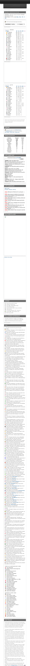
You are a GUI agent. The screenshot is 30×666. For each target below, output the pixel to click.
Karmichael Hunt (21, 490)
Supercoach (17, 132)
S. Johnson (9, 46)
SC (19, 31)
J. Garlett (9, 100)
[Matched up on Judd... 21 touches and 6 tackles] (6, 45)
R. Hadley (9, 108)
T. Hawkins (9, 36)
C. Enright (9, 34)
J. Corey (8, 44)
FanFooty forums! (18, 129)
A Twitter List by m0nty (8, 257)
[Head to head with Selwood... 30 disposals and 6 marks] (6, 87)
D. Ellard (9, 104)
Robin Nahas (14, 476)
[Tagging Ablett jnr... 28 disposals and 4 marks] (6, 96)
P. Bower (9, 114)
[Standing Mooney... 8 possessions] (6, 109)
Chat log (14, 189)
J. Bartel (8, 38)
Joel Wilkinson (14, 497)
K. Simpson (9, 91)
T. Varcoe (9, 40)
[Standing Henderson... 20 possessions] (6, 54)
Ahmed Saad (13, 504)
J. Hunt (8, 47)
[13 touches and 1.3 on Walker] (6, 55)
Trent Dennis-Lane (15, 485)
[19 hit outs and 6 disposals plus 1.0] (6, 103)
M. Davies (9, 113)
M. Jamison (9, 109)
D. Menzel (9, 58)
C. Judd (8, 97)
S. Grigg (8, 95)
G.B (22, 31)
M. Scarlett (9, 54)
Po (20, 31)
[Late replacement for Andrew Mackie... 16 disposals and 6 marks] (6, 50)
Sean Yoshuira (15, 495)
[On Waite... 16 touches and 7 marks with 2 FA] (6, 57)
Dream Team (12, 132)
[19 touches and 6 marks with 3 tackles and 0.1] (6, 95)
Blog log (10, 189)
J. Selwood (9, 33)
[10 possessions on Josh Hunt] (6, 112)
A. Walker (9, 101)
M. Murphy (9, 87)
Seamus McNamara (15, 481)
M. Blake (9, 59)
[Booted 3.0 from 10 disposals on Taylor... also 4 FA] (6, 105)
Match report (7, 188)
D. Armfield (9, 107)
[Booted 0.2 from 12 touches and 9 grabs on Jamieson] (6, 49)
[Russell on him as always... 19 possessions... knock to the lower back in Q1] (6, 46)
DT (16, 31)
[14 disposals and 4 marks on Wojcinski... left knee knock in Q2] (6, 100)
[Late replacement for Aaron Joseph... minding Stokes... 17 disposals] (6, 101)
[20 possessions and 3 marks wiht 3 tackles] (6, 99)
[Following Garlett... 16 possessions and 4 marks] (6, 53)
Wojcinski (9, 53)
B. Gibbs (8, 90)
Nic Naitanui (13, 483)
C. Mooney (9, 49)
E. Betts (8, 112)
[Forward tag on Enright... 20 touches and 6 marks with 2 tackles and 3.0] (6, 88)
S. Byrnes (9, 51)
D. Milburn (9, 41)
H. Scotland (9, 99)
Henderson (9, 94)
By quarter (7, 189)
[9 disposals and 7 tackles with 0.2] (6, 104)
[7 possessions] (6, 113)
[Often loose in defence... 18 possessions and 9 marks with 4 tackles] (6, 41)
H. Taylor (9, 57)
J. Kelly (8, 45)
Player (7, 31)
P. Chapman (9, 32)
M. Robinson (9, 88)
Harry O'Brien (14, 488)
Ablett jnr (9, 37)
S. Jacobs (9, 92)
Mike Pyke (14, 478)
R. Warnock (9, 103)
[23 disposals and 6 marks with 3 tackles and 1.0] (6, 38)
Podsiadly (9, 42)
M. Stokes (9, 55)
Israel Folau (14, 492)
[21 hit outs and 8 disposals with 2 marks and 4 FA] (6, 59)
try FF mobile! (18, 157)
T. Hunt (8, 50)
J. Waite (8, 105)
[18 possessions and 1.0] (6, 91)
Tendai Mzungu (15, 502)
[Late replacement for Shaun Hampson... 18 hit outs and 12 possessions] (6, 92)
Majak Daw (14, 499)
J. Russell (9, 111)
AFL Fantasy (7, 132)
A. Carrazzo (9, 96)
